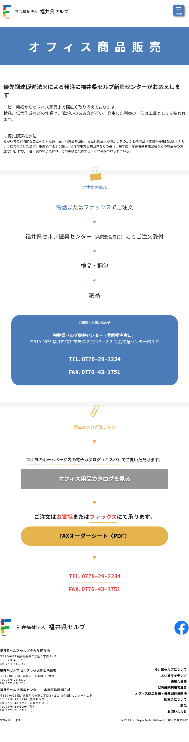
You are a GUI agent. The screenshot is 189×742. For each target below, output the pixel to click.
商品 (183, 705)
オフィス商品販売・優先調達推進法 (161, 693)
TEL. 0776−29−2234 (95, 359)
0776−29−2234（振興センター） (28, 699)
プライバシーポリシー (12, 720)
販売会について (175, 699)
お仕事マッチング (174, 675)
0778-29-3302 (15, 679)
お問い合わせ (177, 711)
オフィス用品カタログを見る (94, 478)
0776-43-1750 (15, 660)
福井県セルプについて (170, 669)
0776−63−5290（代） (20, 706)
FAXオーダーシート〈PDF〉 (94, 536)
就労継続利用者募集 (172, 687)
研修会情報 (179, 681)
